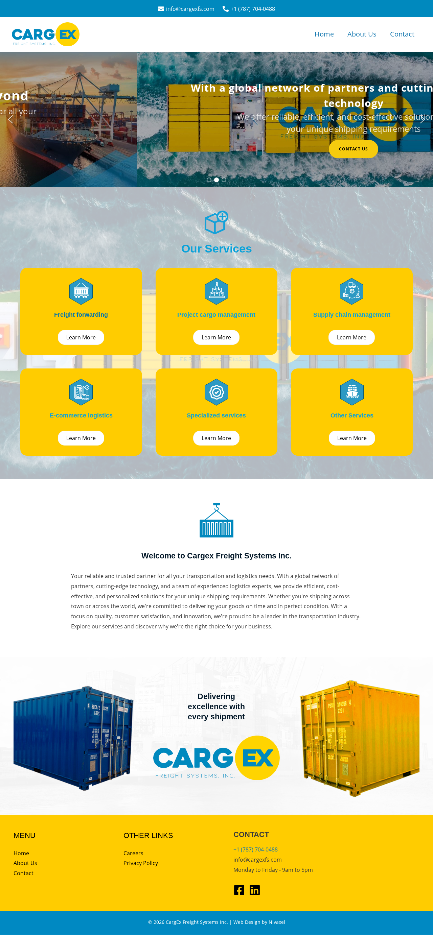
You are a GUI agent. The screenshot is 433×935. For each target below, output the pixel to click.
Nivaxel (277, 922)
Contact (402, 34)
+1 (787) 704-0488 (255, 849)
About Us (362, 34)
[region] (216, 119)
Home (324, 34)
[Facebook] (239, 890)
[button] (10, 119)
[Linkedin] (254, 890)
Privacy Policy (140, 863)
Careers (133, 853)
